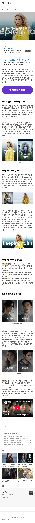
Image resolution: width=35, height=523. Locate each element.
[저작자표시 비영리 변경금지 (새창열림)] (21, 427)
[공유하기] (8, 427)
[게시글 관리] (10, 427)
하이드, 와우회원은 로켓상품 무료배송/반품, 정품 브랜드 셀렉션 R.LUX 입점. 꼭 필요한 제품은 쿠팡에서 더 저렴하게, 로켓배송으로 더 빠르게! (17, 63)
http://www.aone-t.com (10, 46)
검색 (28, 3)
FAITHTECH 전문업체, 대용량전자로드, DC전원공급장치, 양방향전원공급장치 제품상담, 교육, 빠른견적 (12, 51)
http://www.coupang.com (11, 57)
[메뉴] (32, 3)
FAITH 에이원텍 (8, 48)
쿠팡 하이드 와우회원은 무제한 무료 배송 (16, 60)
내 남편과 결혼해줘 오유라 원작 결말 (12, 442)
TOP (31, 518)
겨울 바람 (6, 3)
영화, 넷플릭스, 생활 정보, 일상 (9, 494)
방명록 (15, 9)
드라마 (5, 433)
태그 (8, 9)
